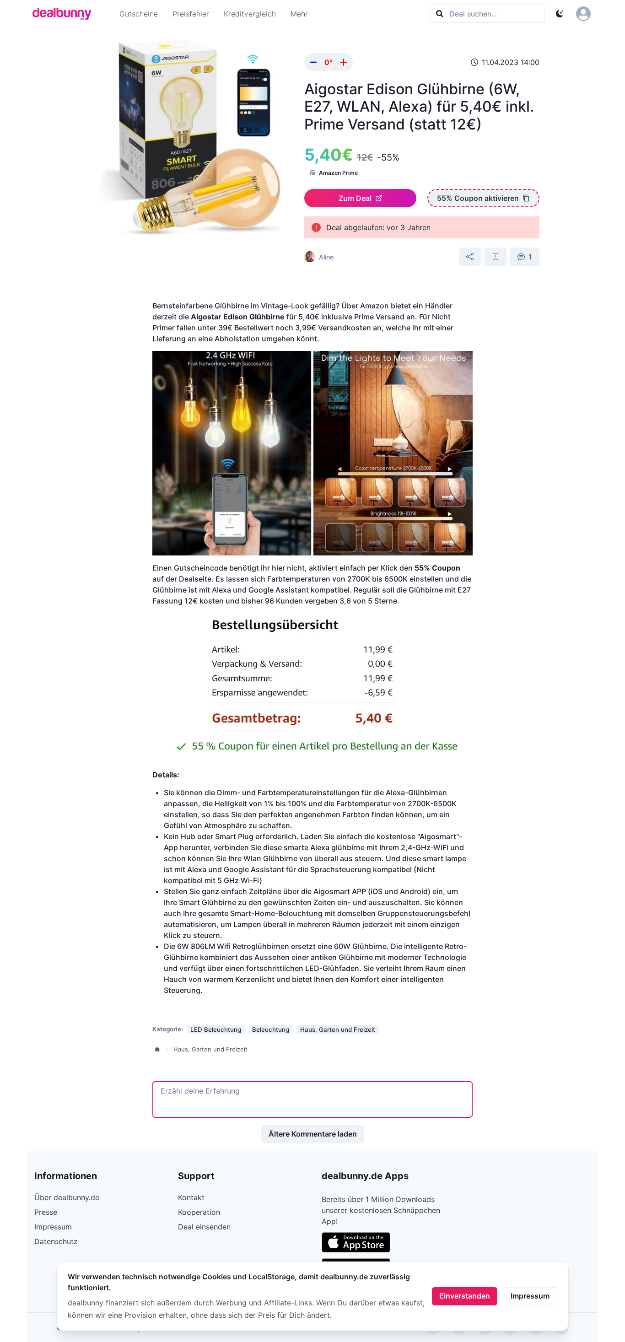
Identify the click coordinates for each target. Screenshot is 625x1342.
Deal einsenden (204, 1226)
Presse (45, 1212)
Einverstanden (464, 1295)
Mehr (299, 13)
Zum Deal (355, 198)
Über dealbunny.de (66, 1197)
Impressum (530, 1295)
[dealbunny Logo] (64, 14)
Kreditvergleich (250, 13)
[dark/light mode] (559, 14)
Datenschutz (56, 1241)
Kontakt (191, 1197)
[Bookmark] (495, 257)
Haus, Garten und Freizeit (210, 1049)
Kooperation (199, 1212)
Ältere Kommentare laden (313, 1133)
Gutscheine (138, 13)
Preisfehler (190, 13)
